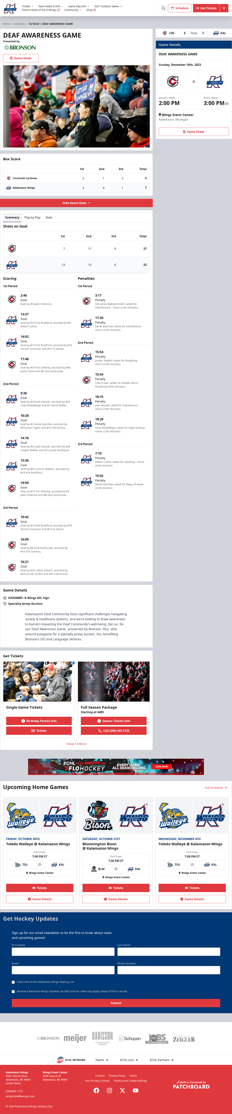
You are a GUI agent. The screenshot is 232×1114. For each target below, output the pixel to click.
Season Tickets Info (116, 721)
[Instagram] (109, 1090)
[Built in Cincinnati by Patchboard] (191, 1085)
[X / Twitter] (122, 1090)
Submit (116, 1003)
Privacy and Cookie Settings (130, 1080)
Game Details (42, 899)
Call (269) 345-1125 (116, 731)
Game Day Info (77, 6)
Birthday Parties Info (41, 721)
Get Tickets (208, 8)
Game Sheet (22, 58)
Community (71, 10)
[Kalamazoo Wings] (10, 8)
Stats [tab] (48, 217)
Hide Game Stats (74, 203)
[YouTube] (135, 1090)
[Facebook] (96, 1090)
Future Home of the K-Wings (39, 10)
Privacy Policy (117, 1075)
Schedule (181, 8)
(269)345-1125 (14, 1091)
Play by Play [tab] (32, 217)
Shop (89, 10)
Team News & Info (49, 6)
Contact (100, 1075)
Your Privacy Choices (97, 1080)
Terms (133, 1075)
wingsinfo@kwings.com (20, 1096)
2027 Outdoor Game (106, 6)
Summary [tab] (12, 217)
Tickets (26, 6)
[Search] (163, 8)
